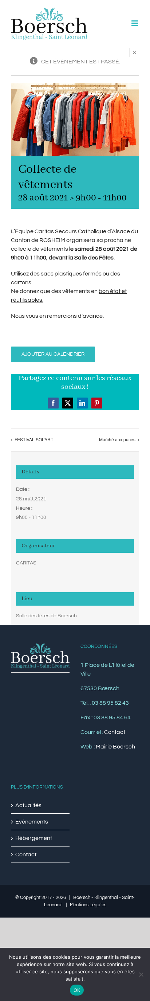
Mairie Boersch (115, 747)
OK (77, 990)
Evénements (31, 822)
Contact (114, 732)
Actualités (28, 805)
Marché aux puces (117, 439)
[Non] (141, 974)
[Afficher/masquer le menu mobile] (135, 23)
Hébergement (33, 838)
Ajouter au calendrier (52, 354)
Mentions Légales (88, 904)
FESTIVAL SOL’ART (34, 439)
